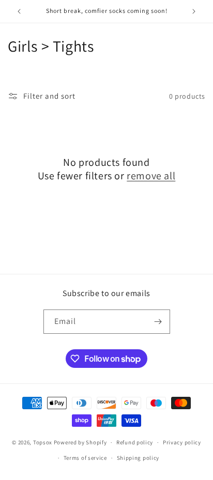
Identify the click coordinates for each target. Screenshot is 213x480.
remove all (151, 175)
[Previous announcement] (19, 11)
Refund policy (134, 442)
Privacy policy (182, 442)
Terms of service (85, 457)
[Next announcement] (193, 11)
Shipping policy (138, 457)
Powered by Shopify (80, 442)
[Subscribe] (158, 321)
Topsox (42, 442)
